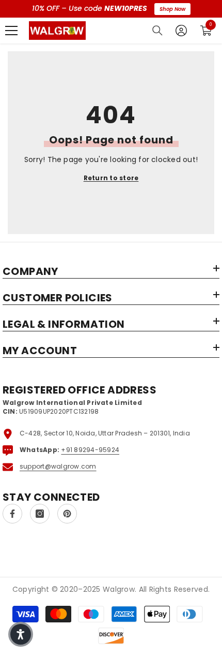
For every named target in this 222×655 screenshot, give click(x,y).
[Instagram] (40, 513)
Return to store (111, 177)
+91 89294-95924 (90, 449)
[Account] (181, 30)
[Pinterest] (67, 513)
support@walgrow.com (58, 466)
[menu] (11, 30)
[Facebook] (12, 513)
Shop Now (172, 9)
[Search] (157, 30)
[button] (20, 634)
